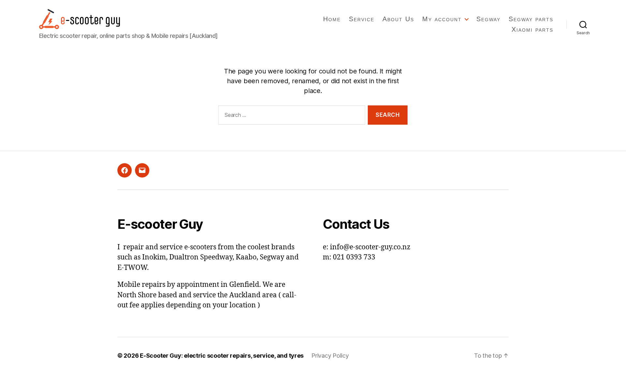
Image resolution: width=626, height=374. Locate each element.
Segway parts (531, 19)
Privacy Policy (330, 355)
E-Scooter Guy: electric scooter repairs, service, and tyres (222, 355)
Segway (488, 19)
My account (442, 19)
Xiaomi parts (532, 29)
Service (361, 19)
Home (332, 19)
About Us (398, 19)
